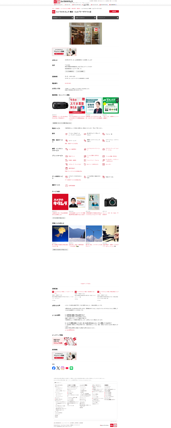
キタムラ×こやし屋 (70, 405)
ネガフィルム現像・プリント (61, 390)
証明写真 (56, 415)
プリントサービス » (59, 385)
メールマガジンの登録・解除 (72, 397)
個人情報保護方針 (57, 422)
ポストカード (57, 397)
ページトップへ (114, 421)
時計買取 (81, 392)
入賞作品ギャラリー (95, 403)
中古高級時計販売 (83, 390)
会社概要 (91, 0)
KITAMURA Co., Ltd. (60, 426)
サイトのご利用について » (109, 399)
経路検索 (114, 11)
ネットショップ (82, 386)
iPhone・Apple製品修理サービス (72, 386)
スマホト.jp (69, 390)
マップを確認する (69, 71)
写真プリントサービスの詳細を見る (73, 171)
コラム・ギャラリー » (96, 385)
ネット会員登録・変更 (107, 0)
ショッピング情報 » (84, 385)
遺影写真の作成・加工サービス (61, 408)
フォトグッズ (57, 414)
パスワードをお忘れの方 (109, 396)
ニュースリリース (65, 422)
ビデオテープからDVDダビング (61, 401)
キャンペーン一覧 (83, 400)
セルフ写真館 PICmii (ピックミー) (72, 401)
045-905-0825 (68, 83)
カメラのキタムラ (107, 386)
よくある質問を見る (70, 330)
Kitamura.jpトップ (58, 382)
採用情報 (95, 0)
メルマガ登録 (114, 0)
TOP (53, 8)
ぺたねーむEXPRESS (58, 412)
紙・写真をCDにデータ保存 (60, 405)
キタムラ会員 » (107, 390)
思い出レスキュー (58, 400)
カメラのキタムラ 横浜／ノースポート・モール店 (64, 292)
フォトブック (57, 392)
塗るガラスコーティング (71, 389)
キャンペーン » (83, 399)
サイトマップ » (107, 398)
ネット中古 (82, 389)
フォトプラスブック (59, 393)
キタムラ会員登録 (108, 392)
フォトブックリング (59, 396)
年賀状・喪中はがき (59, 399)
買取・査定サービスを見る (71, 143)
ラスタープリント (59, 389)
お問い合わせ (100, 0)
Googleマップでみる (85, 283)
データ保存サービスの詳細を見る (73, 179)
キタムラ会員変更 (108, 393)
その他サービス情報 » (71, 385)
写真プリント (57, 386)
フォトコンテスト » (96, 400)
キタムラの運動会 (95, 394)
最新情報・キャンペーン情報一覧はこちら (62, 123)
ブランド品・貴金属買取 (84, 393)
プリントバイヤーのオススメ (85, 396)
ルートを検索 (80, 71)
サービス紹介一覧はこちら (58, 217)
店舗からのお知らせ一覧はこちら (60, 249)
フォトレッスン (94, 395)
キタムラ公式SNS (70, 400)
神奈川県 (74, 8)
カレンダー (57, 411)
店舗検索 (57, 8)
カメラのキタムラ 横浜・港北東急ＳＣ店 (85, 291)
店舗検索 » (106, 385)
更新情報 (81, 407)
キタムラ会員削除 (108, 395)
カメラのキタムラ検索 (65, 8)
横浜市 (78, 8)
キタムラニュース (83, 397)
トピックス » (82, 402)
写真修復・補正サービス (60, 410)
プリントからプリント (59, 407)
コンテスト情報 (94, 402)
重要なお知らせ (82, 403)
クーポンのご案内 (70, 398)
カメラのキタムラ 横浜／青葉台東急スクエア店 (109, 292)
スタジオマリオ (70, 392)
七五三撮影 (70, 393)
